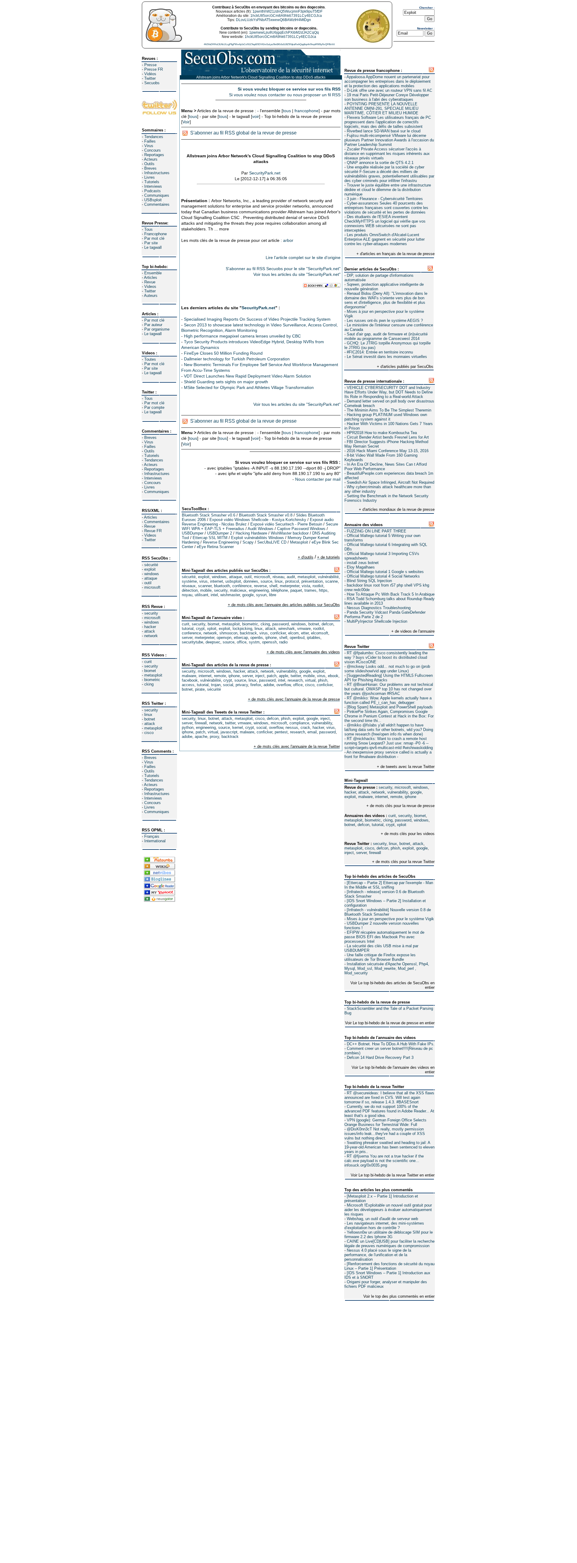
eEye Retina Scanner (215, 546)
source (266, 581)
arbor (288, 240)
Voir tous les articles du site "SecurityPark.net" (296, 274)
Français (151, 836)
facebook (190, 680)
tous (287, 110)
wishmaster (230, 595)
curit (148, 661)
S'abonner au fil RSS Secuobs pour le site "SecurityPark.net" (283, 268)
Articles (150, 277)
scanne (331, 581)
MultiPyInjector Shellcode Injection (377, 621)
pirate (200, 689)
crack (305, 727)
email (312, 732)
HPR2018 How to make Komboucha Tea (382, 432)
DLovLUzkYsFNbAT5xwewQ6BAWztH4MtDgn (273, 20)
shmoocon (228, 633)
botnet (149, 719)
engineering (259, 590)
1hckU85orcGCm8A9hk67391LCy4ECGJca (286, 16)
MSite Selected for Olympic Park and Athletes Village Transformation (249, 387)
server (361, 852)
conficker (278, 633)
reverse (260, 586)
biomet (150, 670)
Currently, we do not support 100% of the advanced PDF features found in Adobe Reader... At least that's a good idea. (389, 1111)
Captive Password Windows (301, 528)
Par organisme (156, 329)
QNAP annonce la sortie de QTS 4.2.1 (380, 162)
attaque (150, 578)
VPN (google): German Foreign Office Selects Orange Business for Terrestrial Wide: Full (385, 1122)
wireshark (286, 628)
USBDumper (192, 533)
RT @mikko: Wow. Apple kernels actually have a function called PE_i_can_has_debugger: (388, 700)
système (189, 581)
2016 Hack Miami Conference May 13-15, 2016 (388, 451)
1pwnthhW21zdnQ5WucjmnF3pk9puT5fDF (287, 11)
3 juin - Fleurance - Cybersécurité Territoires (385, 198)
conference (191, 633)
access (188, 685)
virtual (310, 680)
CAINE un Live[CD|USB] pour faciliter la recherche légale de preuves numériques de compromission (389, 1243)
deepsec (213, 642)
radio (283, 642)
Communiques (156, 195)
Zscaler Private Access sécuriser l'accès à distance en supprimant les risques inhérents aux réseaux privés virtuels (387, 153)
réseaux (189, 586)
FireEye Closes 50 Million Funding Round (223, 353)
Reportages (154, 155)
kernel (237, 727)
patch (271, 676)
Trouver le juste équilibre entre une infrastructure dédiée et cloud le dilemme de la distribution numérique (387, 189)
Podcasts (152, 191)
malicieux (238, 590)
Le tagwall (153, 247)
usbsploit (233, 581)
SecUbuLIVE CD (271, 542)
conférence (242, 586)
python (188, 727)
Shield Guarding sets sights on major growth (226, 381)
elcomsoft (319, 633)
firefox (255, 685)
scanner (205, 586)
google (416, 792)
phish (395, 848)
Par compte (154, 407)
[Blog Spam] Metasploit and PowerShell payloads (390, 707)
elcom (293, 633)
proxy (214, 736)
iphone (410, 796)
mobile (206, 590)
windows (151, 574)
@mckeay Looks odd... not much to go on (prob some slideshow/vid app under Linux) (387, 668)
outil (147, 583)
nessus (291, 727)
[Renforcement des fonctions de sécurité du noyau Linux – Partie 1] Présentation (389, 1266)
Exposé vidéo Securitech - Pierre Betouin (286, 524)
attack (149, 631)
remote (396, 796)
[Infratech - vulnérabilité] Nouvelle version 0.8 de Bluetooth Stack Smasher (387, 912)
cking (149, 684)
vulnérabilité (328, 577)
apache (201, 736)
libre (272, 595)
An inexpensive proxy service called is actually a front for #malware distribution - (388, 754)
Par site (151, 243)
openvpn (224, 637)
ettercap (241, 637)
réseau (278, 577)
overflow (283, 685)
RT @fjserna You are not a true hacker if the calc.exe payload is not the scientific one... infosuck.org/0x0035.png (384, 1160)
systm (254, 642)
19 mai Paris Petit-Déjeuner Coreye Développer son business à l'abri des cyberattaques (386, 97)
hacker (150, 626)
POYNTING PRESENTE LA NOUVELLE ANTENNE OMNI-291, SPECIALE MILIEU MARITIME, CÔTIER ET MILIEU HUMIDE (381, 108)
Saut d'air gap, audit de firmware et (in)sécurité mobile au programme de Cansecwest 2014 (386, 336)
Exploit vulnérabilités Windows (257, 537)
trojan (216, 685)
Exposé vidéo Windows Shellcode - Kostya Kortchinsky (257, 519)
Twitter (150, 78)
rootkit (318, 586)
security (151, 613)
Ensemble (153, 273)
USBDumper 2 (219, 533)
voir (255, 116)
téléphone (279, 590)
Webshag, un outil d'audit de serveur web (382, 1218)
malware (365, 796)
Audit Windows (260, 528)
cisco (149, 732)
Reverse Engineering (221, 542)
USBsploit (153, 200)
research (295, 680)
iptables (313, 637)
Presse (150, 65)
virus (203, 581)
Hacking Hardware (251, 533)
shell (273, 586)
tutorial (377, 824)
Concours (152, 150)
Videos (150, 286)
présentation (312, 581)
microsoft (152, 587)
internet (381, 796)
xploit (401, 824)
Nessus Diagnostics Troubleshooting (379, 608)
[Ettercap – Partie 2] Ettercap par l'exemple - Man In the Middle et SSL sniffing (388, 884)
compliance (299, 723)
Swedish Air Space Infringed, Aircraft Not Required (390, 482)
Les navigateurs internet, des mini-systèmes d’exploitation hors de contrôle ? (384, 1225)
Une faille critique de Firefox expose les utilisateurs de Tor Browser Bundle (380, 957)
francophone (307, 110)
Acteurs (150, 159)
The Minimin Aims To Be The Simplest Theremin (389, 410)
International (155, 841)
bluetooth (222, 586)
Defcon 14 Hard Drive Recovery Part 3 (380, 1057)
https (323, 590)
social (228, 685)
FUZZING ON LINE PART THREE (376, 531)
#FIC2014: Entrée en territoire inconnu (380, 352)
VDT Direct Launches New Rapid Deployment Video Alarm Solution (247, 376)
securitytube (192, 642)
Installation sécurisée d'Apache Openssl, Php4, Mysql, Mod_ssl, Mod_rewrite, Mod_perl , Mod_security (386, 968)
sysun (261, 595)
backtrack (248, 633)
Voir (186, 121)
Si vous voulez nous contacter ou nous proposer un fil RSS (284, 94)
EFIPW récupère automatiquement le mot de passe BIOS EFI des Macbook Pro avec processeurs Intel (384, 937)
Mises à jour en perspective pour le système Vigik (390, 919)
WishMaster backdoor (290, 533)
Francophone (155, 234)
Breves (150, 168)
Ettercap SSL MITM (210, 537)
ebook (333, 676)
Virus (148, 145)
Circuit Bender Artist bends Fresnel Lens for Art (388, 437)
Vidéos (150, 74)
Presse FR (153, 69)
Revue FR (153, 531)
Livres (149, 177)
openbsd (297, 637)
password (403, 820)
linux (148, 714)
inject (349, 852)
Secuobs (152, 83)
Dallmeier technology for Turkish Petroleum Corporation (237, 358)
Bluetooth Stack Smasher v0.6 (208, 515)
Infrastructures (156, 173)
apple (283, 676)
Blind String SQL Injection (369, 580)
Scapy (248, 542)
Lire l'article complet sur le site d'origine (303, 257)
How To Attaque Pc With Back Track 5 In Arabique (391, 594)
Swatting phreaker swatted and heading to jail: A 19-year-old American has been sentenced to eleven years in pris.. (389, 1147)
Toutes (150, 359)
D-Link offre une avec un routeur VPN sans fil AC (389, 90)
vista (306, 586)
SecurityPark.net (264, 173)
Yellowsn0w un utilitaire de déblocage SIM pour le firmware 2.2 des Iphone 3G (388, 1234)
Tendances (153, 136)
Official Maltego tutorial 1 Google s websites (385, 571)
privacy (242, 685)
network (151, 636)
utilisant (201, 595)
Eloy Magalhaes (361, 567)
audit (291, 577)
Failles (150, 141)
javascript (229, 732)
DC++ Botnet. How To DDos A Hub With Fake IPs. (391, 1044)
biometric (152, 679)
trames (310, 590)
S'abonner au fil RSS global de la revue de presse (243, 132)
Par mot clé (154, 238)
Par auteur (153, 324)
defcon (363, 824)
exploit (150, 569)
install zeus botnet (363, 562)
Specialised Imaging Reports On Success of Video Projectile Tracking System (257, 319)
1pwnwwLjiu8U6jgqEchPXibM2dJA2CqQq (284, 32)
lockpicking (242, 628)
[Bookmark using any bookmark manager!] (321, 286)
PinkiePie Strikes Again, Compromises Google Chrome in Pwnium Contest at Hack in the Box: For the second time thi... (389, 716)
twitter (296, 676)
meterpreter (289, 586)
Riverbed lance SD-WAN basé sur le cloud (383, 131)
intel (214, 595)
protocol (292, 581)
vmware (304, 628)
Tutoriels (151, 182)
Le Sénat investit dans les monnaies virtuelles (387, 356)
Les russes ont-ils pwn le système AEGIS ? (385, 320)
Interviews (153, 186)
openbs (256, 637)
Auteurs (150, 295)
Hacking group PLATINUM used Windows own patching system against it (385, 416)
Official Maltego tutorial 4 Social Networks (383, 576)
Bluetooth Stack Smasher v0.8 (265, 515)
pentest (281, 732)
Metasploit (299, 542)
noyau (187, 595)
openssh (269, 642)
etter (305, 633)
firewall (375, 852)
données (250, 581)
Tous (148, 229)
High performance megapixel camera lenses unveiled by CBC (242, 336)
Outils (149, 164)
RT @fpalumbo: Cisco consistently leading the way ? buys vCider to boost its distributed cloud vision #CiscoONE (386, 657)
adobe (269, 685)
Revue (149, 282)
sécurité (151, 565)
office (241, 642)
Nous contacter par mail (317, 479)
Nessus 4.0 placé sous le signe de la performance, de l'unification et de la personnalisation (377, 1255)
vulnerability (397, 792)
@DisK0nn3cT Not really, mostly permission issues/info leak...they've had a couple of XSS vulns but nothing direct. (384, 1133)
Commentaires (156, 204)
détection (190, 590)
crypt (390, 824)
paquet (296, 590)
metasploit (153, 675)
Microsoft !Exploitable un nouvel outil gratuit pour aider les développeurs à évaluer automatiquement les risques (388, 1209)
